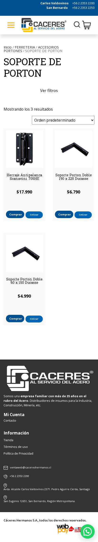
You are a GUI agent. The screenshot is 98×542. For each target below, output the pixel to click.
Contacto (10, 420)
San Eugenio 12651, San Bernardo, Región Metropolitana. (39, 501)
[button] (87, 531)
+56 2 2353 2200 (83, 3)
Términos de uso (16, 447)
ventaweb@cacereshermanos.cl (30, 467)
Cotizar (34, 214)
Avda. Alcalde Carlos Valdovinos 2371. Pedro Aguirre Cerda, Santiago (47, 489)
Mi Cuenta (14, 414)
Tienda (8, 440)
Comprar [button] (15, 214)
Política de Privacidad (18, 453)
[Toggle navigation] (11, 25)
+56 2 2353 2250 (83, 7)
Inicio (8, 47)
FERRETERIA (25, 47)
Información (16, 433)
